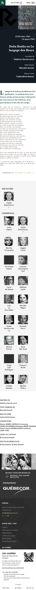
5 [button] (23, 468)
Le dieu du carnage (8, 536)
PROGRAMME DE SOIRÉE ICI (24, 173)
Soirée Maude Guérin (9, 541)
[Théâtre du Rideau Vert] (3, 3)
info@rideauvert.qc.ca (10, 513)
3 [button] (17, 468)
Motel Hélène (6, 538)
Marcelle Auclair (26, 68)
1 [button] (11, 468)
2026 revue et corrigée (10, 530)
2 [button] (13, 468)
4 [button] (19, 468)
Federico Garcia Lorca (24, 59)
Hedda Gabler (6, 533)
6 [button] (25, 468)
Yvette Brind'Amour (25, 76)
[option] (18, 462)
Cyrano (4, 527)
